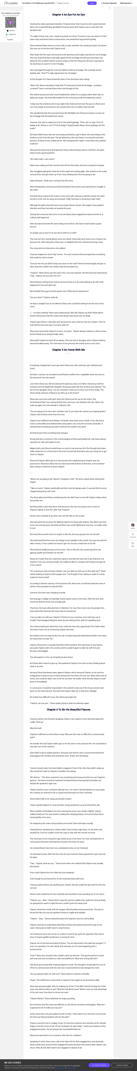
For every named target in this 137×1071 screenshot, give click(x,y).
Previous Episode (108, 3)
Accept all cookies (99, 1065)
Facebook (10, 39)
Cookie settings (122, 1065)
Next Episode (126, 3)
